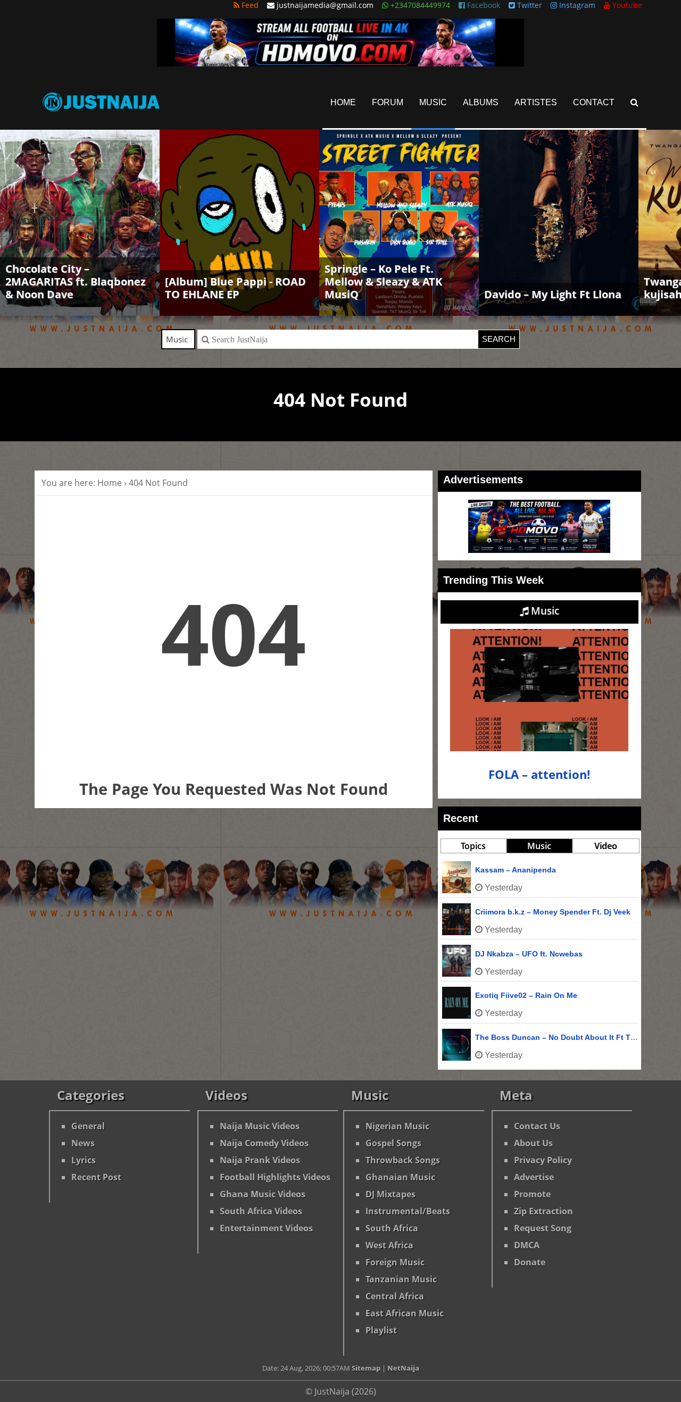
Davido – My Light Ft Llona (552, 294)
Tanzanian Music (401, 1279)
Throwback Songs (403, 1160)
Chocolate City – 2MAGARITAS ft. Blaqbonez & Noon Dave (75, 281)
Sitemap (366, 1368)
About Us (533, 1143)
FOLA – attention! (539, 774)
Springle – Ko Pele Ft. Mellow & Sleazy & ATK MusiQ (383, 281)
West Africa (389, 1245)
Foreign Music (395, 1262)
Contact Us (537, 1126)
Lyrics (83, 1160)
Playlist (381, 1330)
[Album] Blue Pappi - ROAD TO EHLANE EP (235, 287)
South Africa (392, 1228)
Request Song (542, 1228)
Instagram (576, 5)
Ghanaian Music (400, 1177)
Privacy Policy (543, 1160)
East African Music (405, 1313)
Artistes (535, 102)
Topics (473, 846)
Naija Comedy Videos (264, 1143)
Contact (593, 102)
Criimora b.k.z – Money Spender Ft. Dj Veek (552, 912)
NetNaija (403, 1368)
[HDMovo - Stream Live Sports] (340, 63)
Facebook (482, 5)
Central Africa (395, 1296)
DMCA (526, 1245)
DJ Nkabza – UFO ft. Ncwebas (529, 954)
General (88, 1126)
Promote (532, 1194)
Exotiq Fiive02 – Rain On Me (526, 995)
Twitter (528, 5)
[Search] (634, 102)
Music (433, 102)
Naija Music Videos (260, 1126)
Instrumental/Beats (408, 1211)
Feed (249, 5)
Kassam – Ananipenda (515, 870)
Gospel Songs (393, 1143)
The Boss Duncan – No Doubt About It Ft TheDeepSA (571, 1037)
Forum (387, 102)
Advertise (534, 1177)
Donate (529, 1262)
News (83, 1143)
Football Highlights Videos (275, 1177)
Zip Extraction (543, 1211)
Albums (481, 102)
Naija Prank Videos (260, 1160)
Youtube (626, 5)
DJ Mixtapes (391, 1194)
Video (605, 846)
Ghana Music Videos (262, 1194)
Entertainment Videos (266, 1228)
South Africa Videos (261, 1211)
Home (343, 102)
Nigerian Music (397, 1126)
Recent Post (96, 1177)
